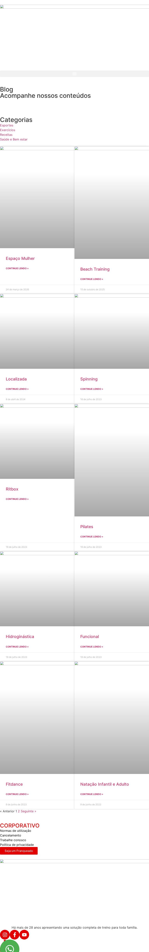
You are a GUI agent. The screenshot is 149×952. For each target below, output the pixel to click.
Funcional (89, 636)
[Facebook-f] (14, 935)
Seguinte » (28, 811)
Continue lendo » (17, 268)
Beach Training (95, 269)
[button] (74, 74)
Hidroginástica (20, 636)
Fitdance (14, 784)
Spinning (89, 379)
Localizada (16, 379)
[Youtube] (24, 935)
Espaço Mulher (20, 258)
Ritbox (12, 489)
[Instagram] (5, 935)
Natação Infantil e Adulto (104, 784)
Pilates (86, 526)
